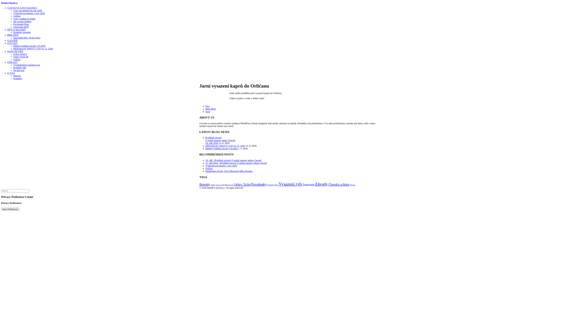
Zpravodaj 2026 (21, 27)
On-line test (18, 70)
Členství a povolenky (22, 8)
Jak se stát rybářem (22, 21)
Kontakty (17, 78)
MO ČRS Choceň (227, 185)
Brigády (13, 35)
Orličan (16, 16)
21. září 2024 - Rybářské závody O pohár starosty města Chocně (236, 163)
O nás (11, 73)
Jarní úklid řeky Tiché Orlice (26, 38)
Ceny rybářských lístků (24, 19)
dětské (213, 185)
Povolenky (259, 184)
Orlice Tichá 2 (20, 54)
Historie (17, 76)
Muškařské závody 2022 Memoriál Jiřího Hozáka (229, 171)
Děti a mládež (16, 29)
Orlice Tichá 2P (20, 57)
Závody (12, 43)
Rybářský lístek (272, 185)
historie (218, 185)
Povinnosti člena (21, 24)
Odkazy (12, 62)
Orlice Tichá (242, 184)
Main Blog (210, 109)
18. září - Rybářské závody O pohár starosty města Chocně (233, 160)
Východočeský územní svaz (26, 65)
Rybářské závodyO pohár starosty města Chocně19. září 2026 (220, 140)
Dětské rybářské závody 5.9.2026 (29, 46)
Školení (352, 185)
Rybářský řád (19, 67)
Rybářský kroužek (22, 32)
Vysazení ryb (290, 184)
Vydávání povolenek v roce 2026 (29, 13)
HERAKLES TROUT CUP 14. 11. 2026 (33, 48)
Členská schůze (338, 184)
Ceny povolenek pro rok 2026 (27, 10)
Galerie (12, 40)
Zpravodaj (308, 184)
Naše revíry (15, 51)
